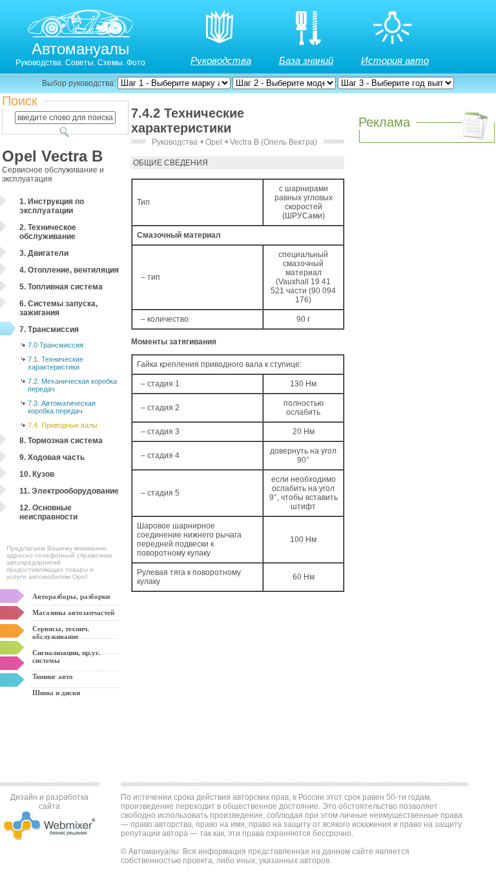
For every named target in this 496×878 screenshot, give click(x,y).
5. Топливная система (61, 286)
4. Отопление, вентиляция (69, 270)
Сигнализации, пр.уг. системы (66, 656)
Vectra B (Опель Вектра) (273, 142)
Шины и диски (56, 692)
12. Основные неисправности (48, 512)
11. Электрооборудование (69, 491)
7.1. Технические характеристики (55, 363)
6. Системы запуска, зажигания (58, 308)
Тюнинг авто (52, 676)
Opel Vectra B (52, 156)
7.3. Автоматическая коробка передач (62, 407)
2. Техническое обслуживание (47, 232)
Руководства (221, 60)
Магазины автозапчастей (73, 612)
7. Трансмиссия (49, 329)
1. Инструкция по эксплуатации (51, 206)
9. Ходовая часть (52, 457)
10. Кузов (36, 474)
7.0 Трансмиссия (55, 345)
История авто (395, 60)
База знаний (306, 60)
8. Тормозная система (61, 440)
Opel (213, 142)
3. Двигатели (43, 253)
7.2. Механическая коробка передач (72, 385)
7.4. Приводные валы (63, 425)
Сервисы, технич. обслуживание (60, 632)
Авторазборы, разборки (71, 596)
